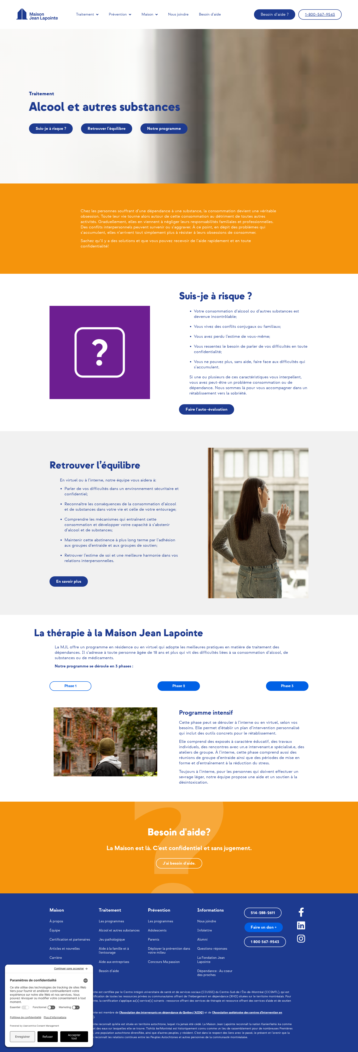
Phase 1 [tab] (70, 686)
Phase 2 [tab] (178, 686)
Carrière (56, 958)
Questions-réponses (212, 949)
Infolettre (204, 931)
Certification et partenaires (70, 940)
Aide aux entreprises (114, 962)
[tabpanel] (179, 746)
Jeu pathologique (112, 940)
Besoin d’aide (210, 14)
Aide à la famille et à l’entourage (114, 951)
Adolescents (157, 931)
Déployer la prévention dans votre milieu (169, 951)
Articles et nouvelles (65, 949)
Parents (153, 940)
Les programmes (111, 921)
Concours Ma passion (164, 962)
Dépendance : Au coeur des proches (214, 973)
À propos (56, 921)
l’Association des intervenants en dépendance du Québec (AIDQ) (161, 1012)
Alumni (202, 940)
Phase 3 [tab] (287, 686)
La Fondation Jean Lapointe (211, 960)
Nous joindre (178, 14)
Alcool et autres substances (119, 931)
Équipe (55, 931)
